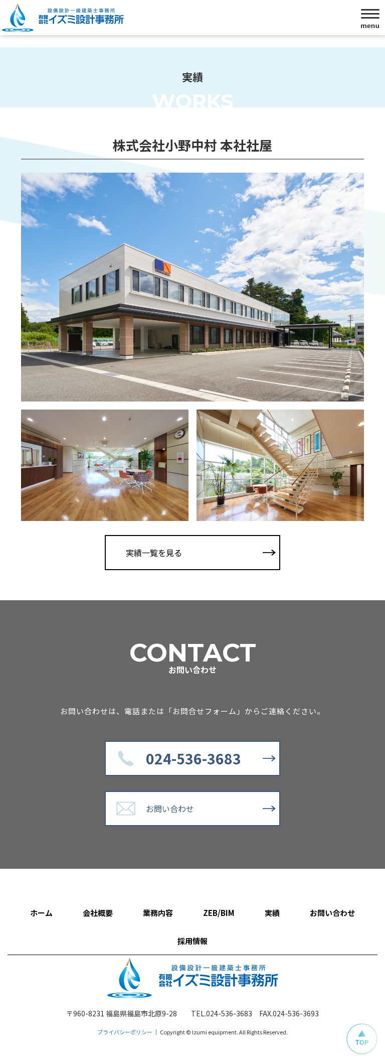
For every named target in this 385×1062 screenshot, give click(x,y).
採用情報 (192, 941)
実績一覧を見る (154, 553)
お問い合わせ (170, 809)
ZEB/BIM (219, 912)
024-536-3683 (193, 758)
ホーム (41, 912)
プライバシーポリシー (124, 1032)
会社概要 (98, 912)
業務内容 (158, 912)
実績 (272, 912)
